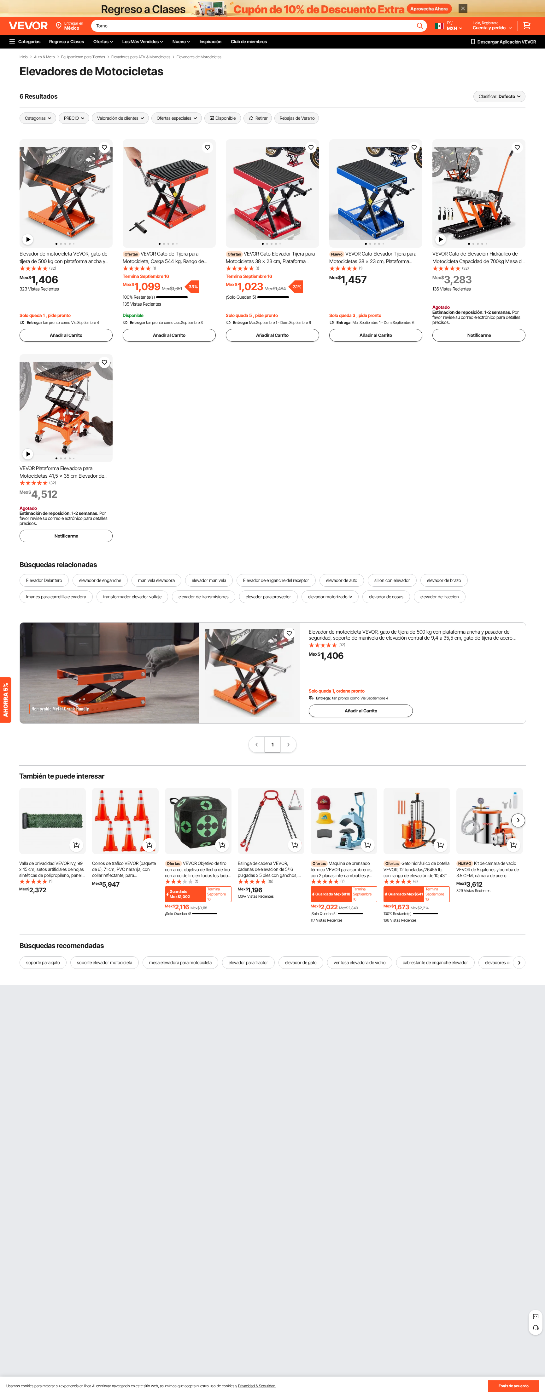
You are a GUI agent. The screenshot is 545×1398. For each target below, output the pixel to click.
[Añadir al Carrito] (76, 845)
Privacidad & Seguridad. (257, 1386)
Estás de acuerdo (514, 1386)
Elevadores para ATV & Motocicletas (140, 57)
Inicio (24, 57)
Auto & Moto (44, 57)
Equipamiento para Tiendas (83, 57)
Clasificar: (488, 96)
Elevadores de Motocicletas (199, 57)
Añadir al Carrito (66, 335)
